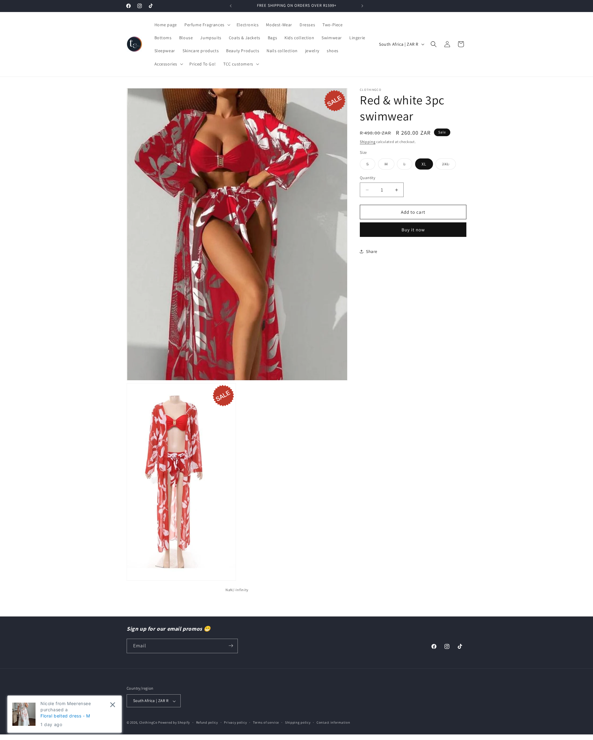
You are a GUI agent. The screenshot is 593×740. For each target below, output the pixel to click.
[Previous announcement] (231, 6)
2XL (449, 165)
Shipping (368, 141)
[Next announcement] (362, 6)
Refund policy (207, 723)
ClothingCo (148, 723)
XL (424, 164)
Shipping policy (298, 723)
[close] (112, 704)
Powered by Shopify (174, 723)
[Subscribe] (231, 645)
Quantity (367, 177)
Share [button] (371, 251)
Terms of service (266, 723)
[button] (207, 24)
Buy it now (413, 230)
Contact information (333, 723)
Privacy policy (235, 723)
